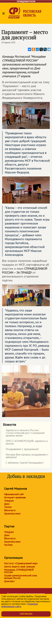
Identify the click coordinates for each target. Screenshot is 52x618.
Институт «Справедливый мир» (21, 563)
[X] (41, 49)
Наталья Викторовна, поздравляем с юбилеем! (25, 456)
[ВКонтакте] (29, 49)
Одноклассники (12, 513)
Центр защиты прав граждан (19, 566)
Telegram (9, 500)
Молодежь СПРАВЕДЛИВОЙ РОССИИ (19, 571)
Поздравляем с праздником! (21, 449)
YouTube (8, 545)
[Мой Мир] (37, 49)
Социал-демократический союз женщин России (20, 576)
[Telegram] (49, 49)
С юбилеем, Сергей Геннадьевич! (23, 463)
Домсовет (9, 581)
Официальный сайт (14, 494)
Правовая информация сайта (19, 605)
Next (47, 389)
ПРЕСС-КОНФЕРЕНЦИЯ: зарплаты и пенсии (25, 442)
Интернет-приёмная (15, 497)
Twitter (8, 507)
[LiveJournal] (45, 49)
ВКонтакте (10, 510)
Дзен (6, 504)
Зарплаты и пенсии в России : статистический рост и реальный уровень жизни (23, 433)
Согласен (26, 614)
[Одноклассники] (33, 49)
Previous (4, 389)
